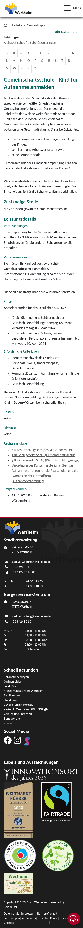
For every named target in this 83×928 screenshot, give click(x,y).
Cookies (9, 923)
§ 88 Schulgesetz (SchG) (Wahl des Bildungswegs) (45, 460)
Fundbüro (10, 686)
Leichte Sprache (14, 918)
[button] (71, 8)
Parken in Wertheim (26, 709)
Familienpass (12, 695)
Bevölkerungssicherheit (18, 704)
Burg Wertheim (13, 718)
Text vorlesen (69, 32)
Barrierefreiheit (47, 913)
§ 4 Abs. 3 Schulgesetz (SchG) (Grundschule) (42, 450)
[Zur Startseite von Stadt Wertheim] (18, 8)
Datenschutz (11, 913)
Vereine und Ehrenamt (18, 714)
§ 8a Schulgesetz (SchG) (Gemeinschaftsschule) (44, 455)
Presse (8, 723)
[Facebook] (8, 740)
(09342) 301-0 (21, 567)
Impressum (28, 913)
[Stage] (27, 741)
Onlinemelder (12, 681)
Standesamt (11, 700)
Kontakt (55, 918)
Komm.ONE (11, 907)
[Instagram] (17, 740)
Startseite (17, 25)
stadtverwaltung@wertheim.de (31, 562)
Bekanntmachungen (16, 677)
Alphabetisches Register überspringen (30, 43)
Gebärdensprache (37, 918)
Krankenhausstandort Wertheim (23, 691)
